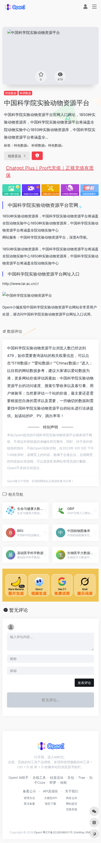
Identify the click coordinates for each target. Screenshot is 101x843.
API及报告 (50, 791)
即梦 (53, 782)
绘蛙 (63, 782)
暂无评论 (18, 610)
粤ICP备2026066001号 (58, 832)
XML (88, 832)
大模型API (50, 798)
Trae (81, 777)
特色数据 (10, 93)
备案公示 (29, 791)
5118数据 (20, 363)
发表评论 (84, 683)
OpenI (38, 832)
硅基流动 (56, 777)
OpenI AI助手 (18, 777)
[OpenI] (15, 7)
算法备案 (29, 803)
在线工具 (39, 777)
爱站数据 (42, 363)
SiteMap (79, 832)
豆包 (70, 777)
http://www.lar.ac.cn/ (19, 283)
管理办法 (29, 798)
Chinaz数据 (66, 363)
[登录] (85, 7)
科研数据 (25, 93)
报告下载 (50, 803)
